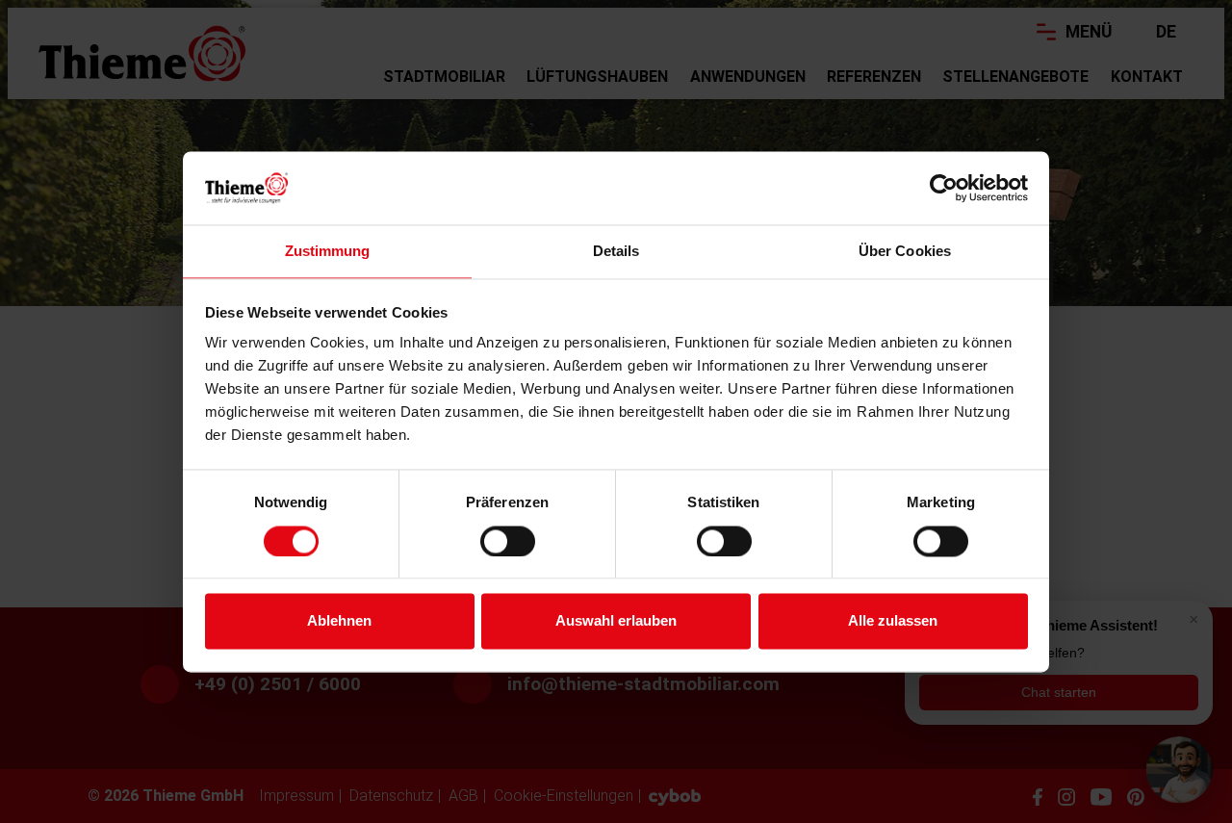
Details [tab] (616, 252)
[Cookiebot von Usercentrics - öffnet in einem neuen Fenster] (944, 187)
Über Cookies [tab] (905, 252)
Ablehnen (339, 621)
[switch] (507, 541)
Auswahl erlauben (616, 621)
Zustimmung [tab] (328, 252)
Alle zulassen (892, 621)
